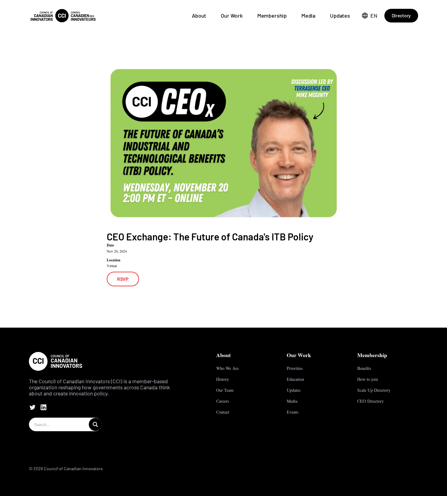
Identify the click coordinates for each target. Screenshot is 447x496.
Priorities (295, 368)
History (222, 379)
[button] (369, 15)
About (199, 15)
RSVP (123, 279)
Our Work (232, 15)
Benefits (364, 368)
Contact (222, 412)
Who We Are (227, 368)
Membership (272, 15)
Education (295, 379)
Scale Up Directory (373, 390)
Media (308, 15)
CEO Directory (370, 401)
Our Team (225, 390)
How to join (367, 379)
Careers (222, 401)
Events (292, 412)
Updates (340, 15)
